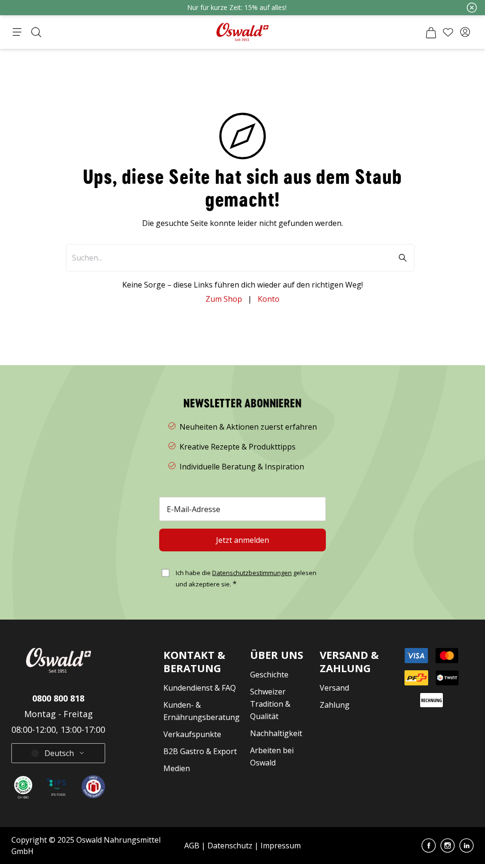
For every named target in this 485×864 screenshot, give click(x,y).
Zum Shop (224, 299)
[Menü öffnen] (17, 32)
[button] (465, 32)
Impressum (280, 845)
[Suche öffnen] (36, 32)
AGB (192, 845)
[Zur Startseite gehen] (242, 32)
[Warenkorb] (431, 32)
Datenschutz (229, 845)
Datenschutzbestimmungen (252, 572)
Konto (268, 299)
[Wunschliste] (448, 32)
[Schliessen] (471, 7)
